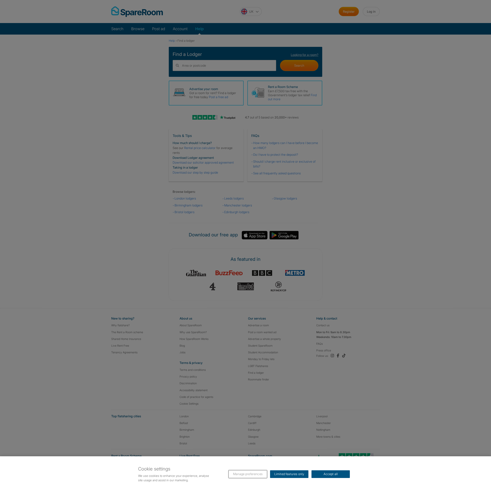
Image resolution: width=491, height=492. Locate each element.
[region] (245, 474)
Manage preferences (248, 474)
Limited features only (289, 474)
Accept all (331, 474)
